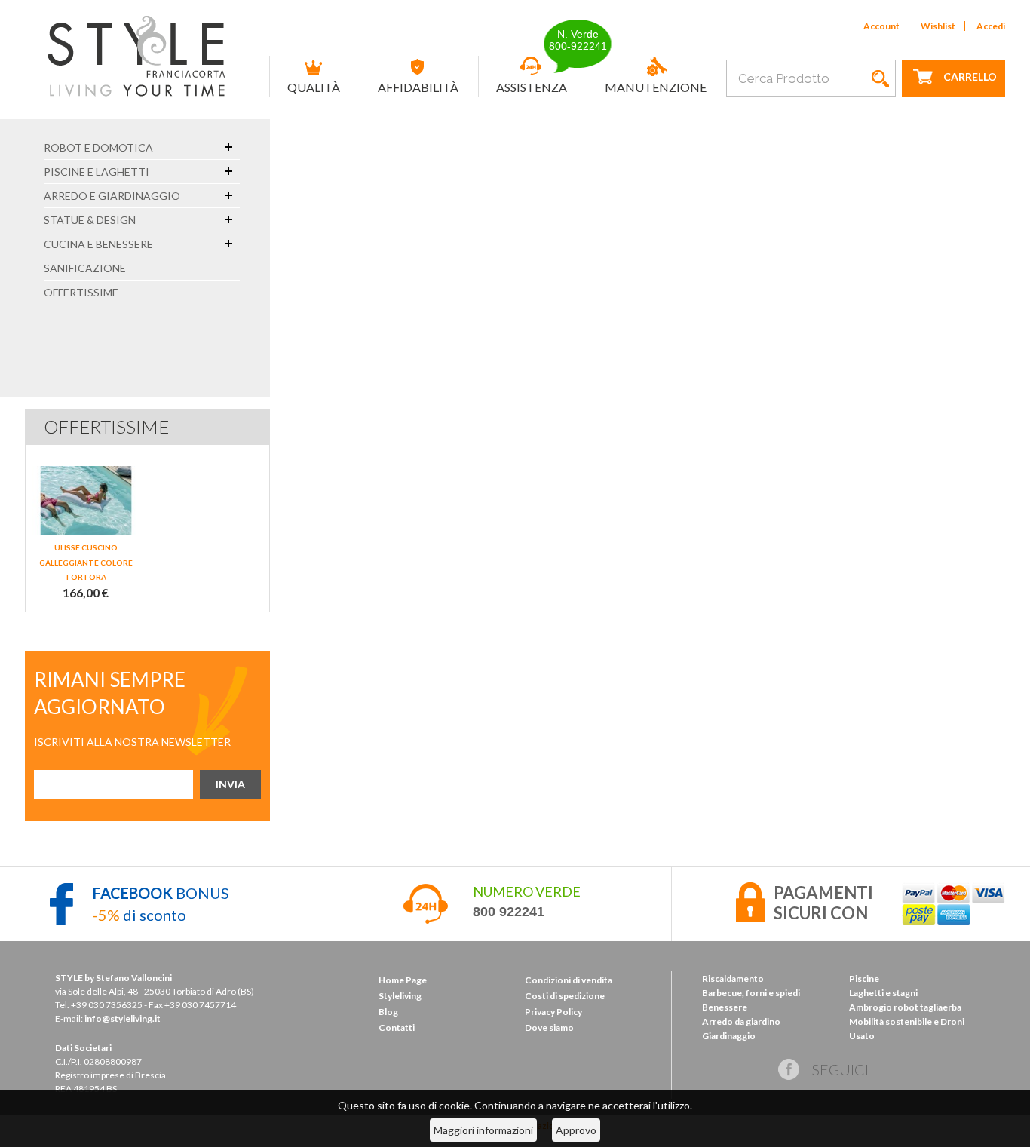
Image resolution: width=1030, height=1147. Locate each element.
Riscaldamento (733, 978)
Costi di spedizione (565, 995)
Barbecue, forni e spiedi (751, 992)
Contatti (397, 1027)
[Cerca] (881, 78)
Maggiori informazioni (483, 1130)
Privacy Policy (553, 1011)
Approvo (576, 1130)
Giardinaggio (729, 1035)
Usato (862, 1035)
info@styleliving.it (122, 1018)
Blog (388, 1011)
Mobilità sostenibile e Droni (906, 1021)
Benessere (724, 1007)
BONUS (161, 893)
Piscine (864, 978)
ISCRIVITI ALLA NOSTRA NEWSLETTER (132, 741)
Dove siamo (549, 1027)
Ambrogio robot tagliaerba (905, 1007)
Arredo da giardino (741, 1021)
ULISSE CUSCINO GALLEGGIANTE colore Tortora (86, 562)
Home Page (403, 980)
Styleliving (400, 995)
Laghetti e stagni (883, 992)
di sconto (139, 915)
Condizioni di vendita (568, 980)
